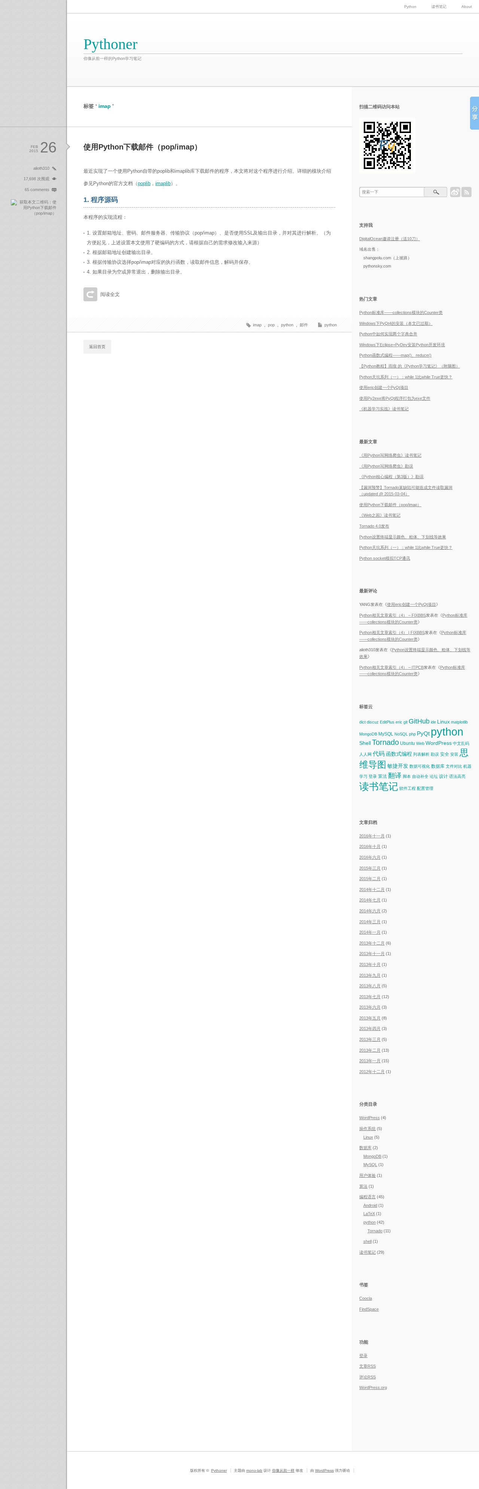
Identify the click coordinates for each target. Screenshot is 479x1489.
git (405, 722)
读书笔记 (438, 6)
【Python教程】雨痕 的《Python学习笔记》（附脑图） (409, 366)
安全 (444, 754)
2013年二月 (370, 1050)
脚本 (407, 776)
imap (257, 325)
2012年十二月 (372, 1071)
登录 (373, 776)
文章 (367, 1366)
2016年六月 (370, 857)
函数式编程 (399, 754)
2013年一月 (370, 1060)
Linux (443, 722)
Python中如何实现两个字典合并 (388, 334)
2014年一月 (370, 932)
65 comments (37, 189)
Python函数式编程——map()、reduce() (395, 355)
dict (362, 722)
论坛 (434, 776)
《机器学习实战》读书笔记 (384, 409)
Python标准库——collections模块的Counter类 (401, 312)
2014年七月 (370, 900)
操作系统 (367, 1128)
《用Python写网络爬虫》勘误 (386, 466)
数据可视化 (419, 766)
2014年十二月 (372, 889)
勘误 (435, 754)
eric (399, 722)
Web (420, 743)
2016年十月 (370, 846)
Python (410, 6)
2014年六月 (370, 911)
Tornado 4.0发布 (374, 526)
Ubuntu (407, 743)
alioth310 (41, 168)
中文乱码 (461, 743)
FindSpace (369, 1309)
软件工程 (407, 788)
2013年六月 (370, 1007)
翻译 (395, 775)
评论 (367, 1377)
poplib (144, 183)
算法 (382, 776)
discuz (373, 722)
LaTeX (369, 1213)
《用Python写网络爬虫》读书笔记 (390, 455)
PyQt (423, 733)
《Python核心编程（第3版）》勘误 (391, 476)
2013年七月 (370, 996)
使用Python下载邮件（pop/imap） (142, 147)
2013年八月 (370, 986)
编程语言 (367, 1196)
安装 (454, 754)
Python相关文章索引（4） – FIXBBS (392, 615)
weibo (455, 192)
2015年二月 (370, 878)
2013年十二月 (372, 943)
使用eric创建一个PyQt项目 (383, 387)
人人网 (365, 754)
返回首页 (97, 346)
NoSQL (401, 734)
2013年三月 (370, 1039)
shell (367, 1241)
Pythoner (110, 44)
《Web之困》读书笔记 (379, 515)
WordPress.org (373, 1387)
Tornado (385, 742)
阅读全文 (110, 294)
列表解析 (421, 754)
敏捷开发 (397, 766)
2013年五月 (370, 1018)
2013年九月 (370, 975)
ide (433, 722)
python (330, 325)
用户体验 (367, 1175)
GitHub (419, 721)
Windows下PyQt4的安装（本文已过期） (396, 323)
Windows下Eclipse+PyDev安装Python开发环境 (402, 344)
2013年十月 (370, 964)
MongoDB (368, 734)
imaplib (163, 183)
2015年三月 (370, 868)
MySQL (385, 734)
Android (370, 1205)
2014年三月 (370, 921)
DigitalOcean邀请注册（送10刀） (389, 238)
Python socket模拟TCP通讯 (384, 558)
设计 (443, 776)
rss (466, 192)
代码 (379, 753)
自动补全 (420, 776)
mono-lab (254, 1470)
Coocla (365, 1298)
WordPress (438, 743)
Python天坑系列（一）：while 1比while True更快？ (405, 377)
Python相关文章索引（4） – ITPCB (391, 667)
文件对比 (454, 766)
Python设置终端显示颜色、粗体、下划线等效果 (402, 537)
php (412, 734)
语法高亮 (457, 776)
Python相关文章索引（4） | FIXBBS (392, 632)
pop (271, 325)
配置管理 (425, 788)
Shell (365, 743)
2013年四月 (370, 1028)
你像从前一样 (283, 1470)
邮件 (304, 325)
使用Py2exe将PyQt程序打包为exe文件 (394, 398)
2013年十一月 (372, 953)
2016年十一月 (372, 836)
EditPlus (387, 722)
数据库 (438, 766)
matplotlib (459, 722)
